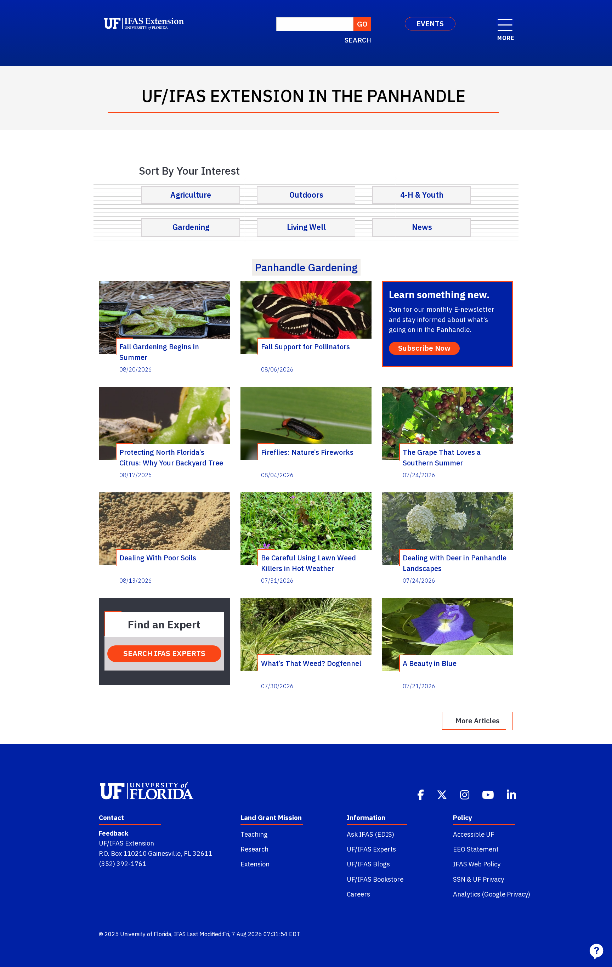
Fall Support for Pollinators (305, 346)
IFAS (180, 934)
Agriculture (190, 195)
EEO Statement (476, 849)
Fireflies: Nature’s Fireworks (307, 452)
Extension (255, 864)
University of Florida (145, 934)
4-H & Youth (421, 195)
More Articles (477, 720)
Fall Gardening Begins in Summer (159, 352)
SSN (459, 879)
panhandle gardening (306, 267)
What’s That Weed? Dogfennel (311, 663)
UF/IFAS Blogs (368, 864)
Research (254, 849)
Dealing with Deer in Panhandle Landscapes (454, 563)
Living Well (306, 227)
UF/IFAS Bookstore (375, 879)
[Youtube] (488, 794)
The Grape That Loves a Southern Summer (442, 457)
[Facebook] (421, 794)
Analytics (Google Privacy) (491, 894)
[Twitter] (443, 794)
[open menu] (505, 21)
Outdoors (306, 195)
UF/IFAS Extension (126, 843)
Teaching (254, 834)
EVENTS (430, 23)
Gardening (190, 227)
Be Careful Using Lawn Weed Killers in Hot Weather (308, 563)
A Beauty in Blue (430, 663)
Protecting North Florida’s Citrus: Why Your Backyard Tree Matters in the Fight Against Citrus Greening (171, 457)
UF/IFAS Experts (371, 849)
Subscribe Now (424, 348)
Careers (358, 894)
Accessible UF (473, 834)
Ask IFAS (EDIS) (370, 834)
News (422, 227)
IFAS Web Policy (476, 864)
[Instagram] (465, 794)
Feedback (113, 833)
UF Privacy (488, 879)
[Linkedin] (512, 794)
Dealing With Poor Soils (157, 557)
